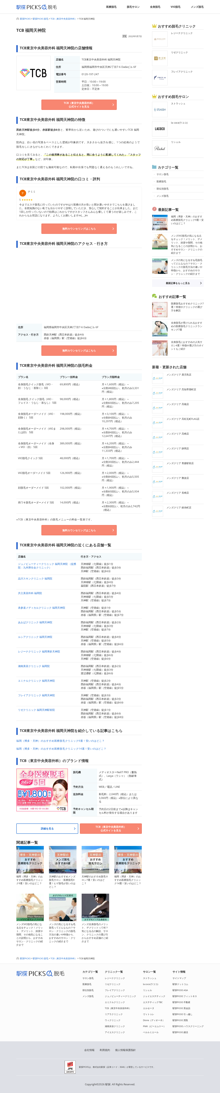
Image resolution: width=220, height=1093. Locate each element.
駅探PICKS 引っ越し (182, 1014)
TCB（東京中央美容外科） (64, 18)
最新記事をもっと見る (178, 283)
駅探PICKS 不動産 (181, 1002)
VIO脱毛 (175, 6)
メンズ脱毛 (197, 6)
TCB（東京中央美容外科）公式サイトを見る (79, 104)
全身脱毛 (155, 6)
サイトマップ (179, 978)
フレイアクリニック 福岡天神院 (36, 695)
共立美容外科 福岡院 (30, 593)
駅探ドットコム (180, 984)
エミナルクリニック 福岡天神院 (36, 680)
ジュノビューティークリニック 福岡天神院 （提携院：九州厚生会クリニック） (47, 565)
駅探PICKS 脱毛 (40, 18)
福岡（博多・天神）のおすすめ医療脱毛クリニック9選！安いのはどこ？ (60, 740)
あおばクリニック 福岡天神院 (35, 622)
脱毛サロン (133, 6)
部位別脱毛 (88, 990)
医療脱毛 (111, 6)
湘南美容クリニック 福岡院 (34, 666)
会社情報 (89, 1050)
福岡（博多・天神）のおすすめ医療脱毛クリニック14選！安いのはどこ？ (61, 748)
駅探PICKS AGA (180, 990)
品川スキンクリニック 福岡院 (35, 578)
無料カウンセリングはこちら (79, 228)
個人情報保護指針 (125, 1050)
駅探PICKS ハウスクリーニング (188, 1026)
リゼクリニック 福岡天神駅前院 (36, 709)
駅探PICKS (25, 18)
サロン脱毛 (88, 978)
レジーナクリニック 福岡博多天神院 (39, 651)
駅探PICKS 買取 (180, 1020)
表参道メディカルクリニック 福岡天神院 (41, 607)
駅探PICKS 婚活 (180, 1032)
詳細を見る (47, 828)
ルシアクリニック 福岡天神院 (35, 637)
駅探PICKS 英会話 (181, 1008)
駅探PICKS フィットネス (185, 996)
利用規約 (105, 1050)
